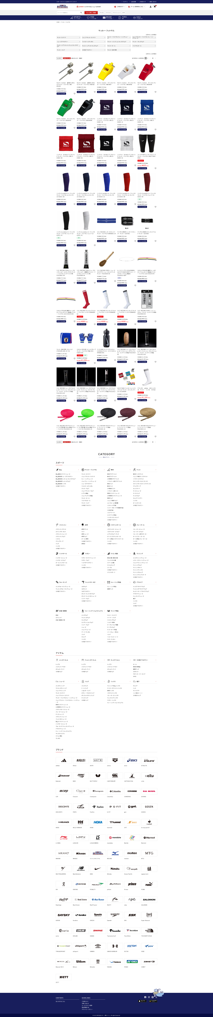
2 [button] (147, 58)
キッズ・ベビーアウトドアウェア (141, 591)
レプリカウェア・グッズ (113, 534)
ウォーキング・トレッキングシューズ (65, 726)
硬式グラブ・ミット (112, 474)
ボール (135, 664)
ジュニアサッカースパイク (88, 476)
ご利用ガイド (142, 1)
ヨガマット (84, 589)
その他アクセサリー (61, 486)
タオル (134, 676)
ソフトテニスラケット (138, 479)
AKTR (123, 12)
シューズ (84, 627)
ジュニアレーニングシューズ (89, 481)
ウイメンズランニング (61, 688)
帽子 (134, 598)
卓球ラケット (85, 529)
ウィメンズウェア (86, 617)
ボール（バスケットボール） (114, 536)
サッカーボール (86, 498)
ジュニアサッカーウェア (88, 491)
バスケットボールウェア (113, 531)
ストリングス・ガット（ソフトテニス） (142, 483)
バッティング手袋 (111, 505)
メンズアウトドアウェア (139, 586)
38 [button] (152, 58)
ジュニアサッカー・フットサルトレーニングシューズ (67, 701)
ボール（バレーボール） (139, 536)
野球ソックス (110, 690)
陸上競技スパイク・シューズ (63, 474)
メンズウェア (85, 615)
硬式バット (110, 483)
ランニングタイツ (137, 567)
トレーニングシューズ (87, 479)
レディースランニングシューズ (140, 560)
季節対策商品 (136, 667)
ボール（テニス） (137, 503)
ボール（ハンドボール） (61, 562)
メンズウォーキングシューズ (63, 586)
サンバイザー (136, 690)
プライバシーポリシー (87, 1009)
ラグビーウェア (85, 560)
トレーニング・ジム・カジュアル (64, 731)
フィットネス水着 (111, 560)
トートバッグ (85, 688)
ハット (134, 688)
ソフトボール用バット (112, 491)
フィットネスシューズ (61, 719)
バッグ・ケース (111, 512)
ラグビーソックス (111, 700)
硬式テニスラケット (138, 474)
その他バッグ (85, 700)
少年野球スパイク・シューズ (114, 496)
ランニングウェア (137, 565)
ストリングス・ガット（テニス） (140, 481)
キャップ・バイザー (138, 498)
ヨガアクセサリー (86, 591)
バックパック (85, 686)
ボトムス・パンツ (60, 669)
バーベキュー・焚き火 (112, 632)
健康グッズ (110, 589)
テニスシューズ (137, 491)
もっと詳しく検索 (91, 13)
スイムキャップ (111, 565)
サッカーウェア (85, 488)
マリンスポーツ (111, 572)
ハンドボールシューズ (61, 558)
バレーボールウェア (138, 531)
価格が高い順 (74, 58)
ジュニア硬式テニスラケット (140, 476)
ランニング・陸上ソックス (113, 686)
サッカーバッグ (85, 503)
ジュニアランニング (61, 690)
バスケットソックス (112, 693)
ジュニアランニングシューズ (140, 562)
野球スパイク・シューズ (113, 493)
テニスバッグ (136, 493)
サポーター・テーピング (139, 674)
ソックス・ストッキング (113, 517)
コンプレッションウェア (87, 622)
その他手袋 (110, 510)
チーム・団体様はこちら (135, 7)
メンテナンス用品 (111, 515)
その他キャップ (137, 695)
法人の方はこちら (60, 1001)
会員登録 (133, 1)
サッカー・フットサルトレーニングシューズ (66, 698)
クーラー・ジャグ (111, 617)
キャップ (84, 637)
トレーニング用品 (111, 586)
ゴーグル (109, 567)
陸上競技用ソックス (61, 483)
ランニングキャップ (138, 572)
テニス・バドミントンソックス (114, 688)
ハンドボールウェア (61, 560)
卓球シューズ (85, 534)
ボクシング (58, 617)
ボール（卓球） (85, 539)
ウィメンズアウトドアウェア (140, 589)
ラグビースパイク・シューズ (89, 558)
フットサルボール (86, 500)
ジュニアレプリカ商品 (87, 496)
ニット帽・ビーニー (138, 693)
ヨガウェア (84, 586)
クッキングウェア (111, 620)
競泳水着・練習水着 (112, 558)
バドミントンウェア (60, 536)
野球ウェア (110, 498)
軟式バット (110, 486)
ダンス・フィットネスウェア (88, 594)
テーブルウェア (111, 627)
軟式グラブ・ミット (112, 476)
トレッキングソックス (112, 698)
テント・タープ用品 (112, 629)
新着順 (80, 58)
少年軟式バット (111, 488)
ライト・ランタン (111, 639)
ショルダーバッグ (86, 690)
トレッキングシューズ (138, 596)
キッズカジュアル (60, 733)
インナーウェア (85, 598)
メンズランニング (60, 686)
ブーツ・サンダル (86, 632)
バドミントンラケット (61, 529)
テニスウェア (136, 496)
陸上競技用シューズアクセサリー (64, 476)
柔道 (57, 615)
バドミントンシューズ (116, 12)
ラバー (83, 531)
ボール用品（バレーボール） (140, 539)
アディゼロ (101, 12)
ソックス (135, 500)
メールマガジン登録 (87, 1005)
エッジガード (136, 488)
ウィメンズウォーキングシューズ (64, 589)
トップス (58, 664)
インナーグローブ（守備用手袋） (115, 508)
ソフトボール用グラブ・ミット (114, 481)
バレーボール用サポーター (140, 534)
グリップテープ (137, 486)
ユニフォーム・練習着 (112, 503)
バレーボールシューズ (139, 529)
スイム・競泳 (59, 736)
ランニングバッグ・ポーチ (139, 575)
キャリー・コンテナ (112, 615)
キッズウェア (85, 620)
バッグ (57, 543)
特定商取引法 (85, 1007)
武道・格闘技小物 (60, 620)
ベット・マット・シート (112, 637)
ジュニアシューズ (86, 629)
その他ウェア (59, 671)
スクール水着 (110, 562)
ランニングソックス (138, 570)
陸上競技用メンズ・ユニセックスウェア (66, 479)
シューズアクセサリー (87, 483)
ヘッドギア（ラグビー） (87, 562)
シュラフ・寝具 (111, 622)
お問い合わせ (152, 1)
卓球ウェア (84, 536)
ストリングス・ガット (61, 531)
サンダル (58, 738)
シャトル (58, 539)
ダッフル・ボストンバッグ (88, 695)
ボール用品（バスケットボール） (115, 539)
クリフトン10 (108, 12)
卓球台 (83, 543)
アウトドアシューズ (138, 594)
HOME (58, 22)
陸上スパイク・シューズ (62, 721)
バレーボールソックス (113, 695)
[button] (155, 58)
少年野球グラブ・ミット (113, 479)
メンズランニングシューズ (139, 558)
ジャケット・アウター (61, 667)
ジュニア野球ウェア (112, 500)
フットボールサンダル (87, 486)
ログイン (125, 1)
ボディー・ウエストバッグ (88, 693)
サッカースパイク (86, 474)
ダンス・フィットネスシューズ (89, 596)
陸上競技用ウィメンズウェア (63, 481)
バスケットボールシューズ (114, 529)
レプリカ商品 (85, 493)
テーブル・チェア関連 (112, 625)
